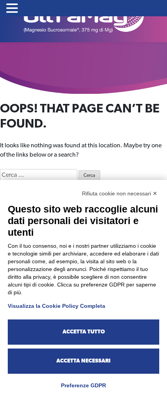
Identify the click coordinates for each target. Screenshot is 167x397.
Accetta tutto (84, 332)
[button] (13, 9)
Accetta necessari (83, 361)
